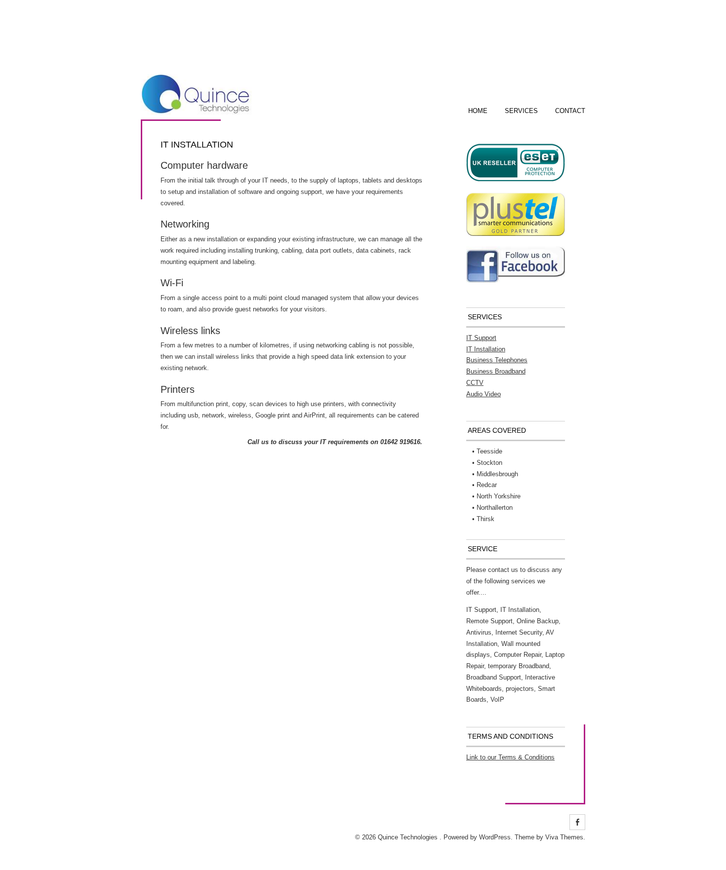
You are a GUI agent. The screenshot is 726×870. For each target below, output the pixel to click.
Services (521, 110)
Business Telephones (496, 360)
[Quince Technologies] (196, 113)
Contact (570, 110)
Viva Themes (564, 837)
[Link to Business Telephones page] (515, 233)
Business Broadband (495, 371)
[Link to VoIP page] (515, 280)
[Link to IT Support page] (515, 181)
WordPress (495, 837)
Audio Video (483, 394)
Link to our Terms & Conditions (510, 757)
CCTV (475, 382)
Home (477, 110)
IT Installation (485, 349)
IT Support (481, 337)
